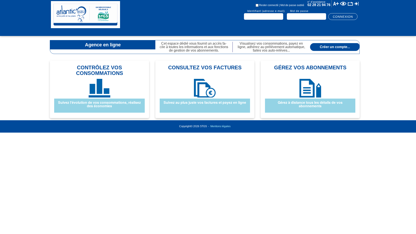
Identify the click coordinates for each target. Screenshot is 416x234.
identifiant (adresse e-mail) (266, 11)
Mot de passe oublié (292, 5)
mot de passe (299, 11)
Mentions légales (220, 126)
